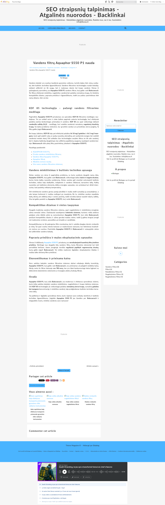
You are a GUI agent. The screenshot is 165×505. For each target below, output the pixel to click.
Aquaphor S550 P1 (51, 242)
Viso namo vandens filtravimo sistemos (47, 164)
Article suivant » (93, 366)
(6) (108, 269)
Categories (72, 67)
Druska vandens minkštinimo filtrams (47, 154)
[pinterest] (112, 2)
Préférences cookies (141, 451)
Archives (72, 28)
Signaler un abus (79, 451)
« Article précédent (36, 366)
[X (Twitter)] (109, 2)
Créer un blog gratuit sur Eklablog (51, 451)
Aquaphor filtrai (39, 159)
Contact (82, 28)
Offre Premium (112, 451)
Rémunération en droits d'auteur (99, 451)
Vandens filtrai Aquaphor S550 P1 (45, 157)
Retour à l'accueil (64, 370)
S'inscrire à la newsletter (37, 385)
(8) (112, 267)
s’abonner (65, 477)
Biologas (122, 159)
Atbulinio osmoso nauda (42, 162)
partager (76, 477)
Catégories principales (56, 28)
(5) (113, 272)
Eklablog (96, 445)
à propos (87, 477)
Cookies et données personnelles (126, 451)
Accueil (41, 28)
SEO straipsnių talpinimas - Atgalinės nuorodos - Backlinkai (82, 12)
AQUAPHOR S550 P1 (41, 152)
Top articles (65, 451)
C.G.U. (87, 451)
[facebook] (106, 2)
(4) (114, 274)
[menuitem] (41, 28)
